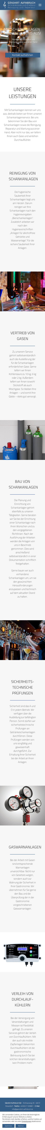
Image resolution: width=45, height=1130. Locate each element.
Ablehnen (21, 1126)
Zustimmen (8, 1126)
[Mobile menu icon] (40, 4)
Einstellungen (26, 1121)
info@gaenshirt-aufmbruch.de (22, 1109)
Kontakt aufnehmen (22, 55)
